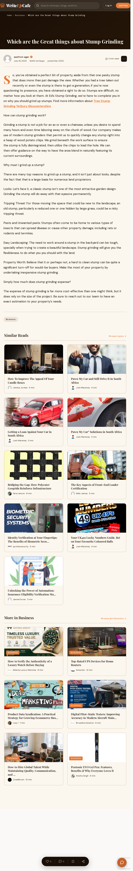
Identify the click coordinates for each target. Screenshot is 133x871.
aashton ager (21, 56)
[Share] (83, 861)
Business (20, 15)
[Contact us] (122, 862)
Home (9, 15)
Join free (123, 5)
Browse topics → (117, 336)
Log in (108, 5)
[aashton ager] (7, 59)
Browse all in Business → (113, 618)
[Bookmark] (73, 861)
